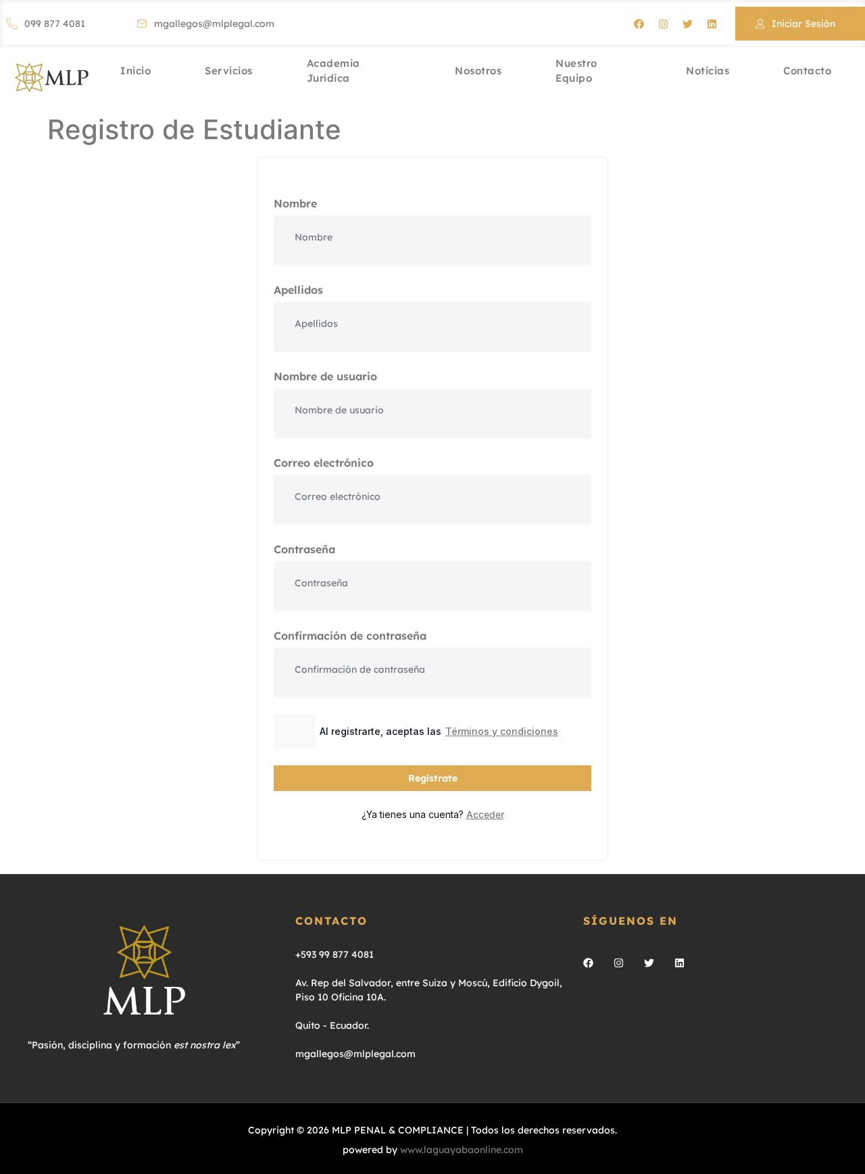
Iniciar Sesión (803, 24)
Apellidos (298, 290)
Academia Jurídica (333, 72)
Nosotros (478, 70)
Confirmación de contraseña (350, 635)
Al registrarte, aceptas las (439, 731)
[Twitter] (687, 24)
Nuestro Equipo (576, 72)
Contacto (807, 70)
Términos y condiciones (501, 731)
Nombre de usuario (325, 376)
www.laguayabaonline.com (461, 1150)
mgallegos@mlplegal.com (214, 24)
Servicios (229, 70)
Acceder (485, 814)
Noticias (707, 70)
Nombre (295, 203)
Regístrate (433, 778)
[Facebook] (638, 24)
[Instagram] (663, 24)
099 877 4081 (54, 24)
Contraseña (304, 549)
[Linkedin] (711, 24)
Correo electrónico (324, 462)
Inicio (135, 70)
